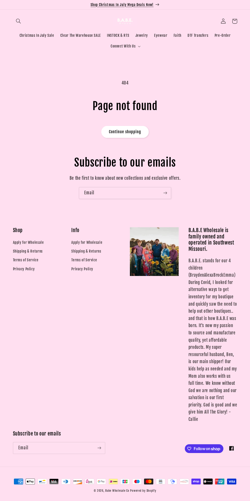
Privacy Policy (24, 269)
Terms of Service (26, 260)
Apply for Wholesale (28, 242)
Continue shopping (125, 131)
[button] (18, 21)
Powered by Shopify (143, 490)
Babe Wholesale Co (117, 490)
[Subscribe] (165, 193)
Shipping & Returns (28, 251)
